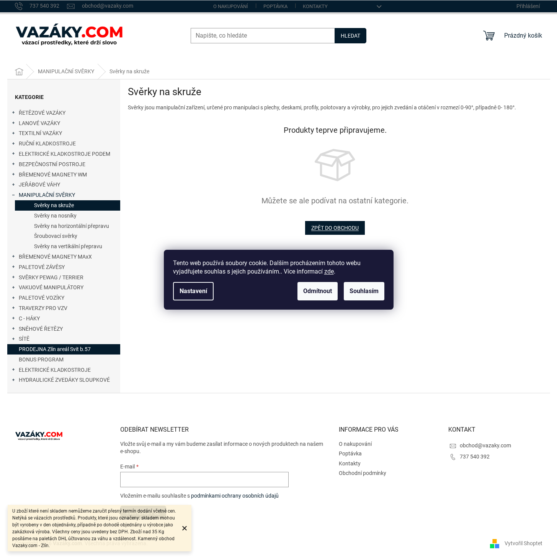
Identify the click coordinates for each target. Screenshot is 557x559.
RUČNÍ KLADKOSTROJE (47, 143)
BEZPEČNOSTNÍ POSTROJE (52, 164)
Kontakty (315, 6)
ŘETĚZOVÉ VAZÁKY (42, 113)
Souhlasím (364, 291)
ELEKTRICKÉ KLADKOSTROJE (55, 370)
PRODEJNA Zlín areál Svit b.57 (55, 349)
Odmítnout (317, 291)
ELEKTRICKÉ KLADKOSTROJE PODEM (64, 154)
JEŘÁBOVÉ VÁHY (39, 184)
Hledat (350, 36)
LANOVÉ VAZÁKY (39, 123)
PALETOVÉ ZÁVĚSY (42, 267)
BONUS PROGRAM (41, 359)
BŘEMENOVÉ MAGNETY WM (53, 174)
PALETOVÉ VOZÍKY (41, 298)
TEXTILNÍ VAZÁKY (40, 133)
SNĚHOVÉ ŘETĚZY (41, 329)
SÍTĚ (24, 339)
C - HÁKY (29, 318)
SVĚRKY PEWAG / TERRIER (51, 277)
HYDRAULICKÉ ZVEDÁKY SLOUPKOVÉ (64, 380)
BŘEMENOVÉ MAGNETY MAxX (55, 257)
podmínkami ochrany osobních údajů (235, 496)
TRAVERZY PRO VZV (43, 308)
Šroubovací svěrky (55, 236)
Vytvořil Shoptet (523, 543)
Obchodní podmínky (362, 473)
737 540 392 (475, 456)
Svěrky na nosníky (55, 216)
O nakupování (230, 6)
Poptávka (275, 6)
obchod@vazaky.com (485, 445)
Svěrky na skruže (54, 205)
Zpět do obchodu (335, 228)
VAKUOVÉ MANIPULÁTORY (51, 287)
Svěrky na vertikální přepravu (68, 246)
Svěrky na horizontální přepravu (71, 226)
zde (329, 271)
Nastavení (193, 291)
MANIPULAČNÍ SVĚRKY (47, 195)
